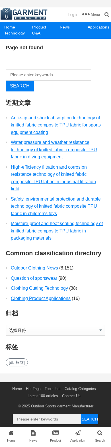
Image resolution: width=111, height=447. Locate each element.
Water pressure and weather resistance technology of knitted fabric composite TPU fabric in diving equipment (54, 149)
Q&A (36, 33)
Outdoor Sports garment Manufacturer (62, 406)
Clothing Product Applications (41, 298)
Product (39, 27)
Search (20, 85)
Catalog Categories (80, 389)
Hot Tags (33, 389)
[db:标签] (17, 362)
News (65, 27)
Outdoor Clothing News (34, 268)
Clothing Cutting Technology (39, 288)
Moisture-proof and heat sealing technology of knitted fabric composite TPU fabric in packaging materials (57, 230)
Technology (14, 33)
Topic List (53, 389)
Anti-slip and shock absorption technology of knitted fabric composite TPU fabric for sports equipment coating (56, 125)
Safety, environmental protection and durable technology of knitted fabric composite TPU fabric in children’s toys (56, 206)
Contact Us (71, 396)
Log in (73, 15)
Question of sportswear (34, 278)
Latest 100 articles (43, 396)
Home (9, 27)
